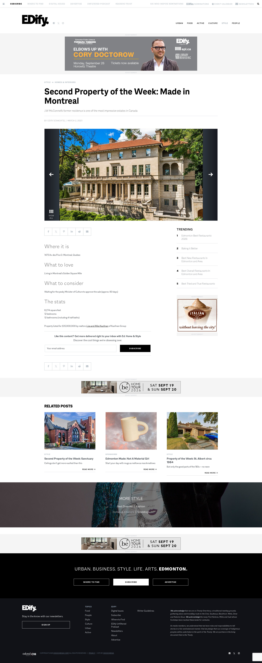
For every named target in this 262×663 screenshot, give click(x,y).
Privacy (92, 653)
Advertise (76, 4)
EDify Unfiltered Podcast (118, 625)
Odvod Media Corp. (61, 653)
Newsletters (117, 631)
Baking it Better (189, 248)
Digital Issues (57, 4)
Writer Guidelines (145, 610)
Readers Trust (124, 4)
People (236, 23)
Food (190, 23)
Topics (88, 606)
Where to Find (35, 4)
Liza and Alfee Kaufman (97, 326)
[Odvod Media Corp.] (29, 654)
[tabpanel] (131, 175)
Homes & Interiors (65, 82)
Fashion (140, 506)
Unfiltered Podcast (98, 4)
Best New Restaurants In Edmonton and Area (194, 259)
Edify (113, 606)
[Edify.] (35, 20)
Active (200, 23)
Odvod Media (108, 653)
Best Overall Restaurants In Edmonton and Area (195, 272)
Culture (213, 23)
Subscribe (16, 4)
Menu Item (142, 606)
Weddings (143, 512)
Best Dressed (125, 506)
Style (225, 23)
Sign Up (46, 625)
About (114, 635)
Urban (179, 23)
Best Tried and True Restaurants (198, 283)
